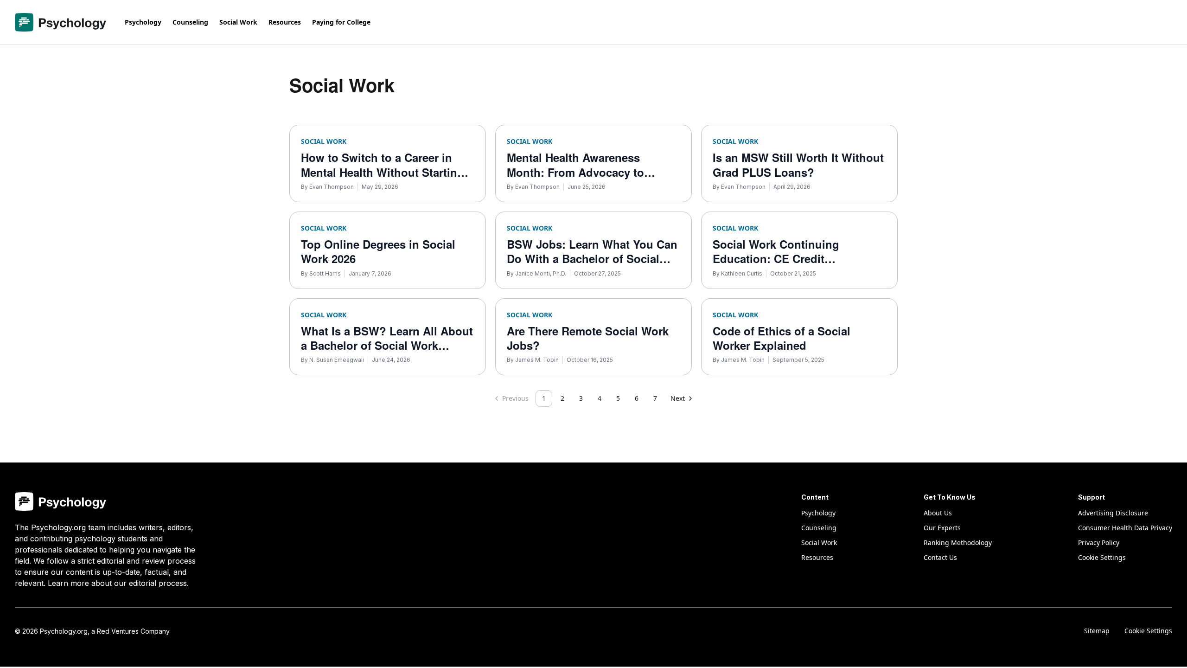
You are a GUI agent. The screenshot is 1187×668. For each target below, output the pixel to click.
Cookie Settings (1148, 630)
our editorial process (150, 583)
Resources (284, 22)
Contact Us (940, 557)
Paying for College (341, 22)
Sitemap (1097, 630)
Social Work (238, 22)
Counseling (190, 22)
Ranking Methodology (958, 542)
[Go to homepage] (60, 22)
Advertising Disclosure (1113, 512)
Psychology (143, 22)
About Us (938, 512)
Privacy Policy (1098, 542)
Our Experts (942, 527)
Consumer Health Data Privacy (1125, 527)
